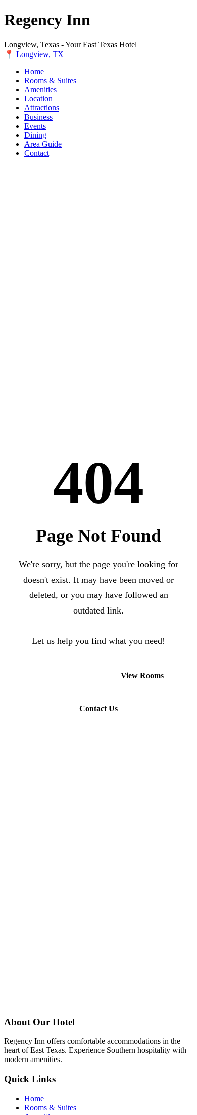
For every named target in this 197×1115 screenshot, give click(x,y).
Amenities (40, 89)
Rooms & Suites (50, 80)
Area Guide (43, 144)
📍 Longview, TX (34, 54)
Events (35, 126)
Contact (36, 153)
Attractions (41, 107)
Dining (35, 135)
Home (34, 71)
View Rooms (142, 675)
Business (38, 117)
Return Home (56, 675)
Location (38, 98)
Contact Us (98, 708)
